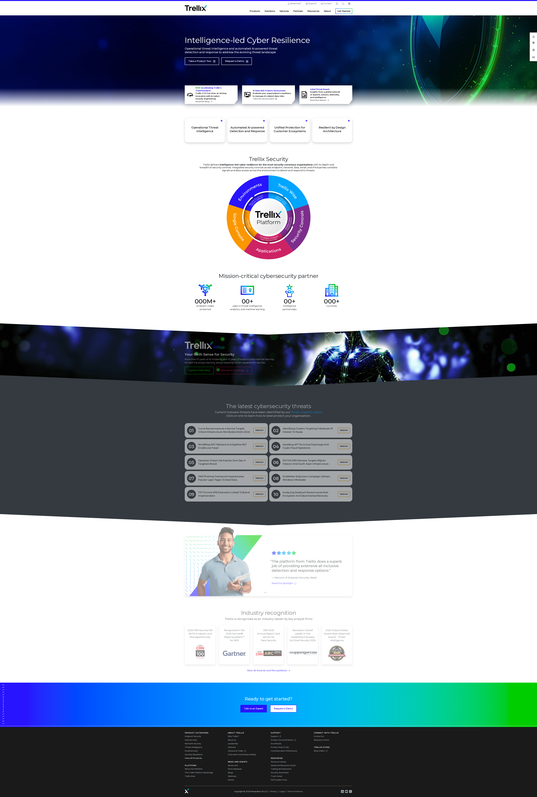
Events (231, 780)
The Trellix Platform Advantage (199, 772)
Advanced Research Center (283, 765)
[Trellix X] (350, 791)
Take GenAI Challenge (232, 367)
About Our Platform (193, 769)
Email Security (191, 751)
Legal (282, 791)
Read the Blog (202, 101)
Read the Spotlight (282, 580)
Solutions (270, 11)
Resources (313, 11)
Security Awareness (280, 772)
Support (312, 3)
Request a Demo (234, 61)
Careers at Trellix (235, 751)
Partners (298, 11)
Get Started (343, 11)
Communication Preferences (284, 751)
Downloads (276, 743)
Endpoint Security (193, 736)
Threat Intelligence (193, 747)
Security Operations (194, 754)
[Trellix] (187, 791)
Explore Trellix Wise (199, 367)
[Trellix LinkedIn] (342, 791)
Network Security (193, 743)
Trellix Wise (190, 776)
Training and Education (281, 769)
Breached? (295, 3)
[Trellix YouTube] (346, 791)
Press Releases (235, 769)
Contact (328, 3)
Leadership (233, 743)
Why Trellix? (233, 736)
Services (284, 11)
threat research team (306, 409)
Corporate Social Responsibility (242, 754)
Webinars (232, 776)
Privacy (273, 791)
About (327, 11)
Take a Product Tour (199, 61)
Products (255, 11)
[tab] (261, 589)
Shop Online (319, 751)
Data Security (191, 740)
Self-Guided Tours (279, 780)
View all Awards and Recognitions (267, 667)
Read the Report (318, 100)
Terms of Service (295, 791)
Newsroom (233, 765)
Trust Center (276, 776)
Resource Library (278, 762)
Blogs (230, 772)
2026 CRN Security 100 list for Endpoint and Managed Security (200, 631)
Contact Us (319, 736)
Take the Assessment (263, 99)
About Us (232, 740)
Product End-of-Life (280, 747)
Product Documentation (282, 740)
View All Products (193, 758)
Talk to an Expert (253, 708)
